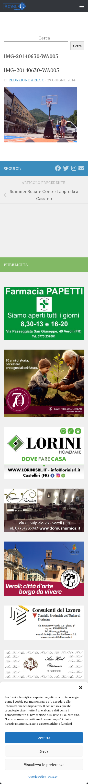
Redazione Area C (26, 79)
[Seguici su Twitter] (66, 168)
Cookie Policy (37, 776)
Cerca (44, 38)
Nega (44, 751)
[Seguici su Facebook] (58, 168)
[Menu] (82, 6)
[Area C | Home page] (18, 6)
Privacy (52, 776)
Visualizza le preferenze (44, 764)
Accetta (44, 737)
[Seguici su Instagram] (74, 168)
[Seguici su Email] (81, 168)
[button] (80, 687)
